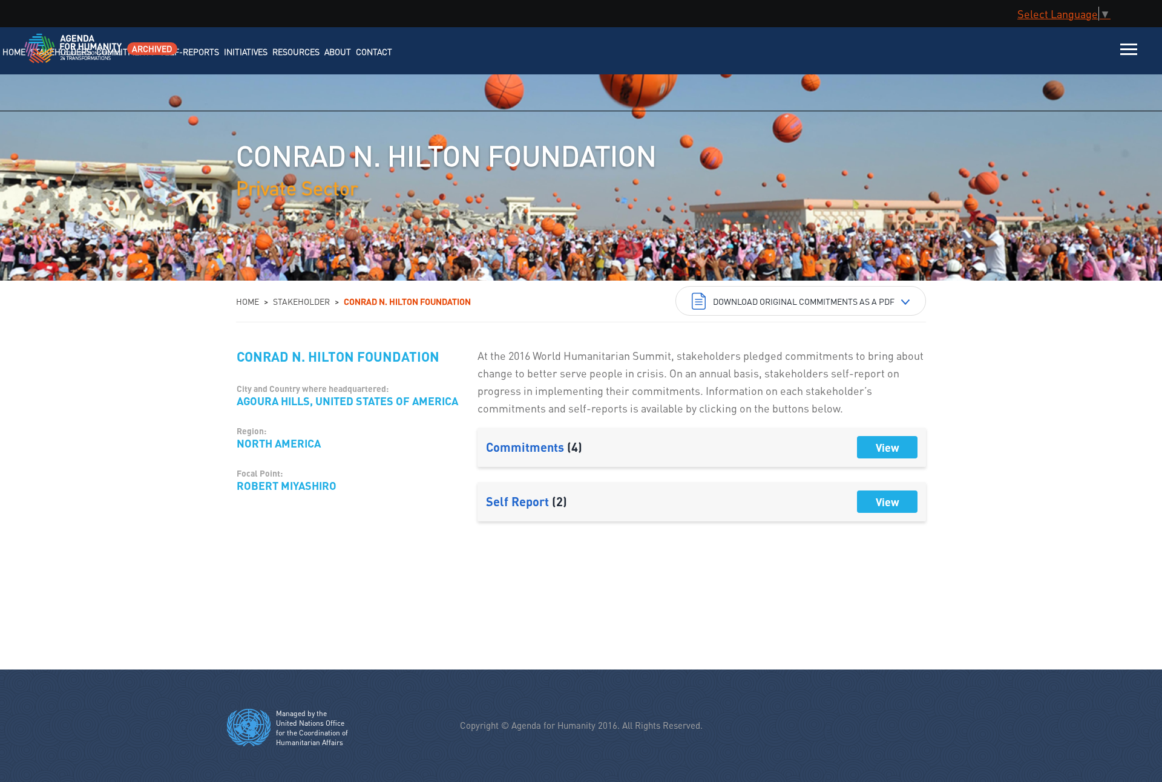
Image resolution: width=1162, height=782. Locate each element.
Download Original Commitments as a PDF (803, 301)
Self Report (526, 501)
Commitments (534, 447)
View (887, 447)
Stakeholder (301, 301)
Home (247, 301)
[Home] (59, 56)
